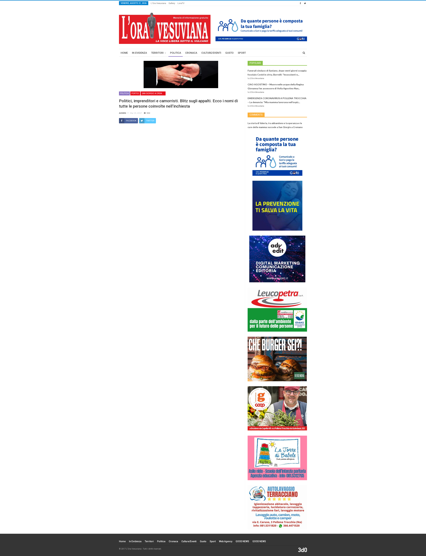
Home (124, 52)
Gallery (172, 3)
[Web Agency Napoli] (302, 550)
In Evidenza (139, 52)
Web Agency (225, 541)
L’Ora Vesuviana (158, 3)
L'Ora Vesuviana (257, 78)
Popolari (255, 63)
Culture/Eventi (211, 52)
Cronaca (191, 52)
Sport (242, 52)
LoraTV (181, 3)
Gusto (229, 52)
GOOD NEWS (242, 541)
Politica (175, 52)
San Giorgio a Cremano (154, 93)
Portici (135, 93)
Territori (157, 52)
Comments (256, 114)
